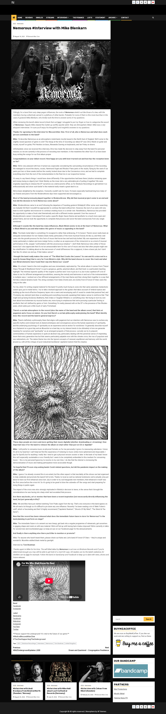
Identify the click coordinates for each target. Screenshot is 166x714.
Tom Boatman (58, 643)
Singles (39, 18)
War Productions (120, 689)
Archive (112, 18)
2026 (14, 685)
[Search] (153, 17)
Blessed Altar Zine (26, 9)
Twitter (16, 629)
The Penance (78, 18)
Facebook (17, 606)
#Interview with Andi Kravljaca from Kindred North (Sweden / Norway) (27, 690)
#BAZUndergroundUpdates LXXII (26, 649)
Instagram (17, 609)
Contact (125, 18)
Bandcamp (17, 616)
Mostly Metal (119, 694)
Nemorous (49, 643)
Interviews (62, 18)
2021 (14, 23)
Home (20, 18)
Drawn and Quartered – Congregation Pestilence (89, 649)
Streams (50, 18)
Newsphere (90, 711)
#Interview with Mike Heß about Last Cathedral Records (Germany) (58, 690)
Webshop (17, 621)
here (59, 122)
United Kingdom (70, 643)
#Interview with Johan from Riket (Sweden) (94, 689)
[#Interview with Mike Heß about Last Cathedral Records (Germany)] (61, 672)
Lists (89, 18)
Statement (100, 18)
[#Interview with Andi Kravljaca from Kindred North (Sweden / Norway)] (27, 672)
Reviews (29, 18)
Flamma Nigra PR (121, 698)
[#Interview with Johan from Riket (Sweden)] (95, 672)
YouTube (16, 627)
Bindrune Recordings (29, 643)
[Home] (14, 17)
